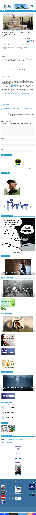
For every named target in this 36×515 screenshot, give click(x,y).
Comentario (3, 125)
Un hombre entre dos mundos (10, 272)
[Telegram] (29, 40)
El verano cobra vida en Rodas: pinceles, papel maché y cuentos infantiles (9, 491)
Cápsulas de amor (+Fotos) (9, 485)
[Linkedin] (31, 40)
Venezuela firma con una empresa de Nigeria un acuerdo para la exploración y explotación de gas (17, 103)
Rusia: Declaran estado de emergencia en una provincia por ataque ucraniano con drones (17, 109)
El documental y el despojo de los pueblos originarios (16, 293)
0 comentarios (14, 36)
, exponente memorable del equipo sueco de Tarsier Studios (18, 388)
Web (2, 149)
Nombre (2, 138)
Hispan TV (9, 36)
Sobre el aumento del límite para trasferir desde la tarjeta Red (9, 496)
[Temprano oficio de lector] (18, 316)
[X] (28, 40)
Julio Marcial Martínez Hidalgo (13, 389)
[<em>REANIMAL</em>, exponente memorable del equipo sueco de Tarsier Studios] (18, 375)
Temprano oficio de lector (9, 330)
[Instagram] (33, 40)
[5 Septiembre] (2, 11)
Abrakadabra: (15, 440)
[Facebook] (26, 40)
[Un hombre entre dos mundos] (18, 259)
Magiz (2, 442)
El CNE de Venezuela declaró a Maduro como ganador (10, 85)
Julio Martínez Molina (11, 273)
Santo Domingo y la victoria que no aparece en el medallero (9, 501)
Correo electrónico (4, 143)
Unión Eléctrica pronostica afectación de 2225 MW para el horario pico (15, 439)
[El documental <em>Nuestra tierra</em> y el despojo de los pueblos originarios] (18, 280)
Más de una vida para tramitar (8, 442)
